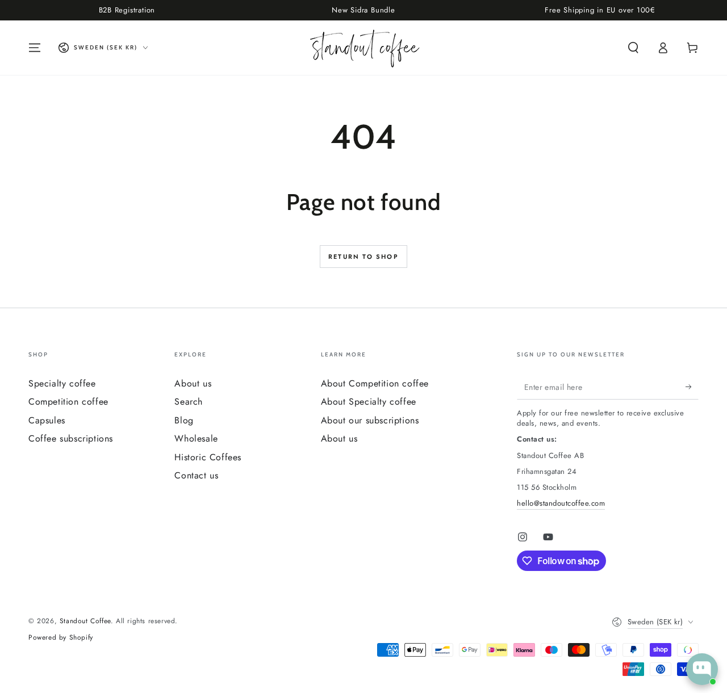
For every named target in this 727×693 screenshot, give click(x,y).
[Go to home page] (363, 47)
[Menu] (34, 47)
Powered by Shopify (60, 637)
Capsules (46, 420)
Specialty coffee (62, 383)
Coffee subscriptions (70, 438)
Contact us (196, 475)
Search (188, 401)
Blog (183, 420)
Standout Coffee (85, 621)
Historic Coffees (207, 457)
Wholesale (196, 438)
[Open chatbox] (702, 669)
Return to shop (363, 256)
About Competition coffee (375, 383)
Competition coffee (68, 401)
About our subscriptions (370, 420)
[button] (633, 47)
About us (192, 383)
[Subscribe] (692, 386)
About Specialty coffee (368, 401)
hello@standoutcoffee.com (561, 503)
